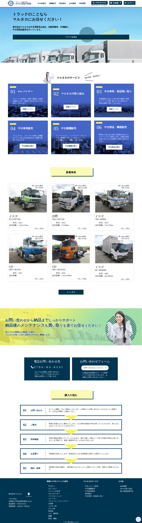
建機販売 (52, 3)
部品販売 (62, 3)
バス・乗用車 (53, 513)
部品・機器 (52, 518)
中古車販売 (42, 3)
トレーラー (52, 498)
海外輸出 (88, 493)
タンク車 (51, 508)
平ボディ (51, 486)
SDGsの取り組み (126, 489)
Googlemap (29, 496)
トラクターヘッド (55, 496)
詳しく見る (39, 228)
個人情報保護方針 (126, 491)
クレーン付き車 (54, 491)
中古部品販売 (90, 491)
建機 (50, 516)
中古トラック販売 (91, 486)
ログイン (131, 3)
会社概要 (72, 3)
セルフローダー (54, 493)
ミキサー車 (52, 506)
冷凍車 (50, 503)
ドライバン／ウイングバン (58, 501)
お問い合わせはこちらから (94, 368)
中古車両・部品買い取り (94, 496)
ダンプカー (52, 489)
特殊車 (50, 511)
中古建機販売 (90, 489)
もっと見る (71, 292)
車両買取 (82, 3)
